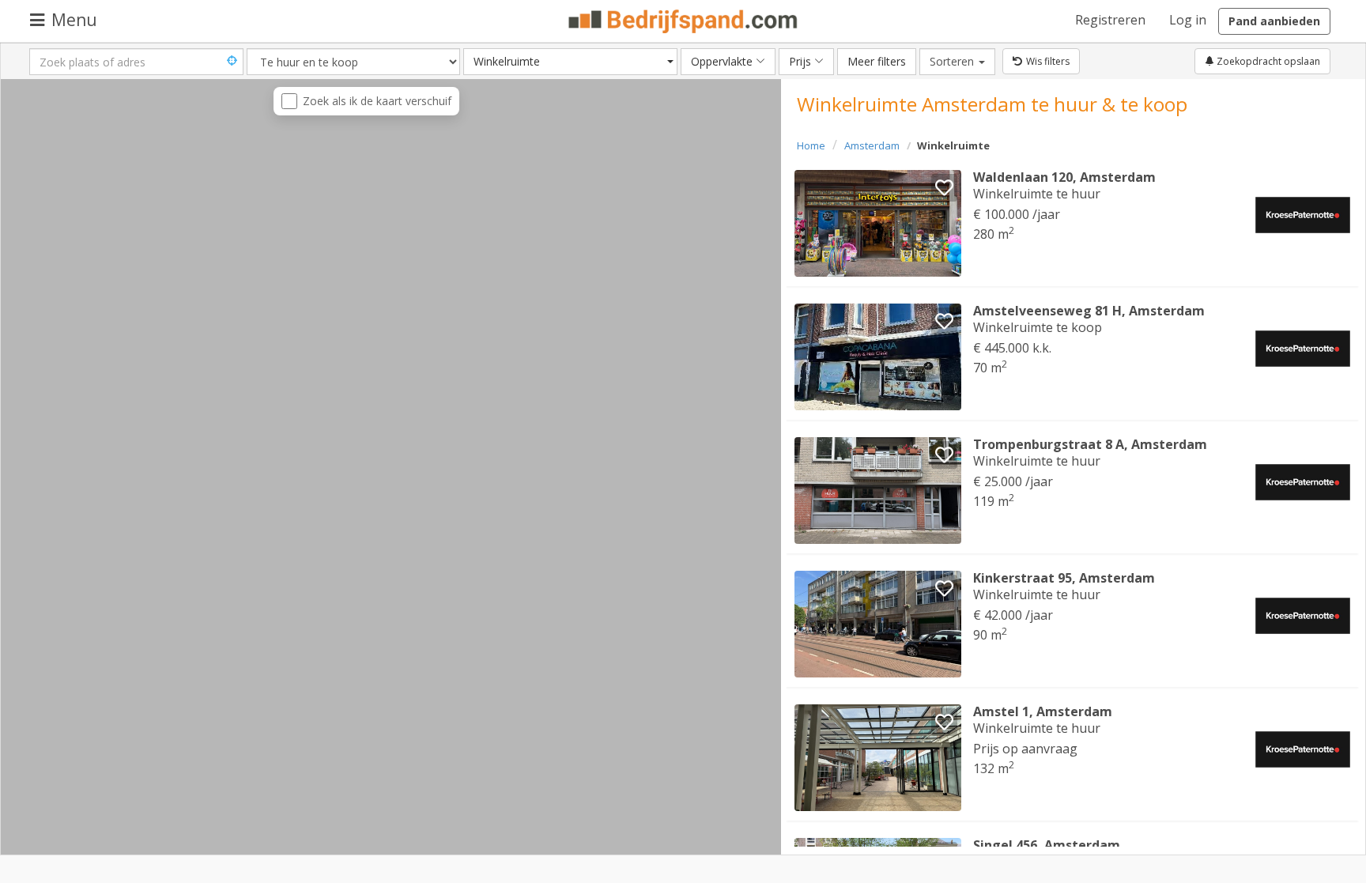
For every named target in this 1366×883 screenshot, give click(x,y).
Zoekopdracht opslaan (1267, 61)
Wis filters (1048, 61)
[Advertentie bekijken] (877, 223)
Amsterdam (872, 145)
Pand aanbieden (1274, 20)
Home (811, 145)
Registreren (1110, 19)
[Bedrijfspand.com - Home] (683, 21)
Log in (1187, 19)
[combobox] (570, 61)
